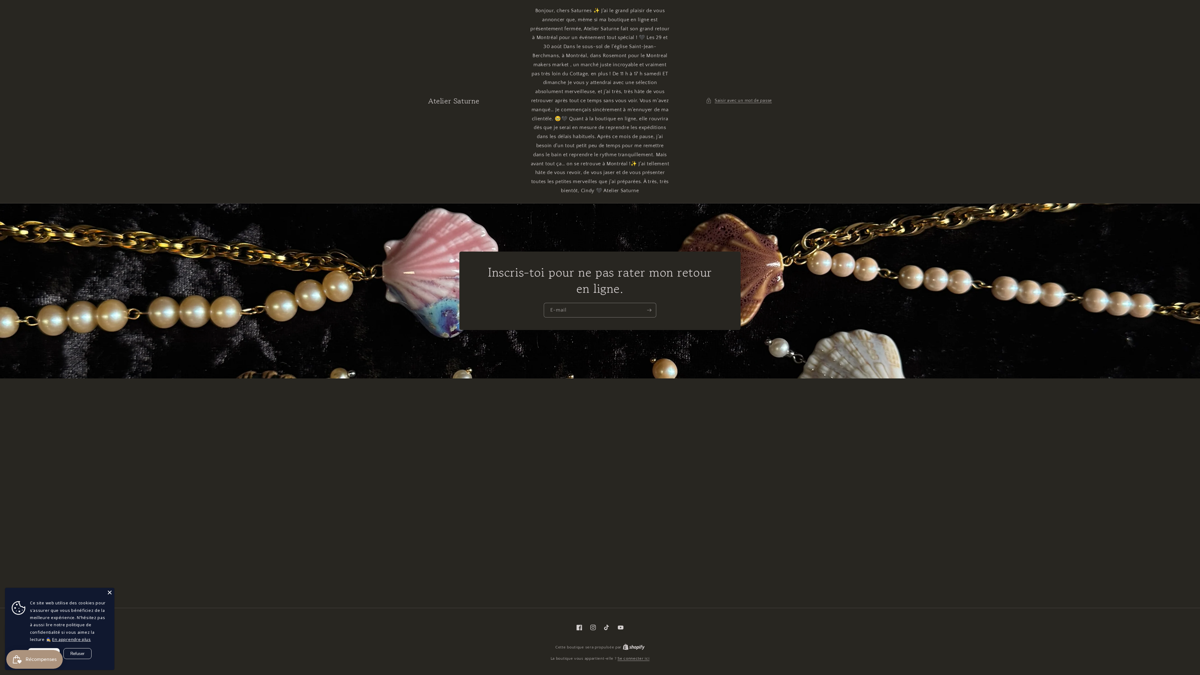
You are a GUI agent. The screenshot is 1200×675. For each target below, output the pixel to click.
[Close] (110, 592)
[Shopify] (634, 647)
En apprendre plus (71, 639)
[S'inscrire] (649, 310)
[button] (739, 101)
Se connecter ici (633, 658)
